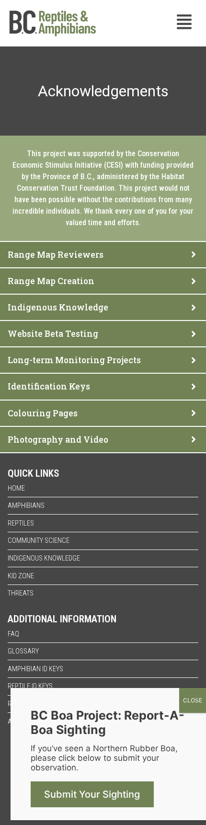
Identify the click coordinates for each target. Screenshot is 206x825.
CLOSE (192, 700)
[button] (184, 23)
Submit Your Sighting (92, 794)
